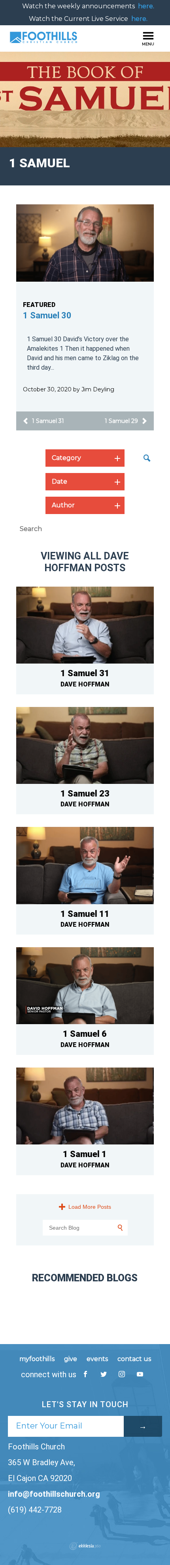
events (97, 1359)
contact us (134, 1359)
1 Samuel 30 (47, 315)
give (70, 1359)
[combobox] (85, 458)
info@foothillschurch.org (54, 1494)
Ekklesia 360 (85, 1546)
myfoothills (37, 1359)
